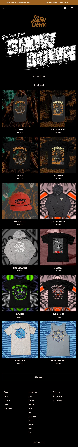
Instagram (59, 396)
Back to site (8, 408)
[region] (39, 2)
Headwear (31, 404)
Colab (30, 428)
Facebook (59, 400)
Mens (30, 396)
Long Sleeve (32, 416)
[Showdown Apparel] (39, 21)
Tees (29, 412)
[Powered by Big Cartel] (39, 442)
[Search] (65, 8)
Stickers (31, 424)
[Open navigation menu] (3, 8)
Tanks (30, 408)
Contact (6, 404)
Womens (31, 400)
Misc (29, 432)
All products (39, 377)
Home (6, 396)
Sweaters (31, 420)
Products (7, 400)
